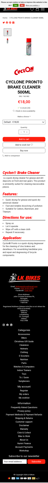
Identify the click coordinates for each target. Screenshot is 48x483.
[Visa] (13, 478)
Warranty (24, 429)
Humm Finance (24, 443)
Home (5, 18)
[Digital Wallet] (23, 478)
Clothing (24, 352)
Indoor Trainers (24, 370)
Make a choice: (24, 117)
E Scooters (24, 356)
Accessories (24, 334)
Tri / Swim (24, 377)
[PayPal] (33, 478)
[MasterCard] (9, 478)
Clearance (24, 345)
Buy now (24, 150)
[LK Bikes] (10, 9)
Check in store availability (25, 111)
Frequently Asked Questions (24, 407)
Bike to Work (24, 436)
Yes (15, 5)
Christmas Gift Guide (24, 341)
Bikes (24, 338)
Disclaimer (24, 425)
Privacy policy (24, 411)
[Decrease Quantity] (21, 132)
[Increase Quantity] (27, 132)
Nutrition (24, 359)
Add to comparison (12, 156)
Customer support (24, 422)
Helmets (24, 348)
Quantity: (24, 127)
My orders (24, 394)
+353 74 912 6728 (27, 288)
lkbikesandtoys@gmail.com (26, 286)
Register (24, 390)
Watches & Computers (24, 366)
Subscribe (36, 461)
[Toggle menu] (42, 9)
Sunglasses (24, 381)
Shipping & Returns (24, 418)
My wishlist (24, 398)
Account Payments (24, 447)
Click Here (28, 290)
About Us (24, 440)
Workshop (24, 450)
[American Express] (17, 478)
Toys (24, 374)
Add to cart (24, 139)
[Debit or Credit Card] (38, 478)
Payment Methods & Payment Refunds (24, 414)
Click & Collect (24, 432)
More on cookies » (33, 5)
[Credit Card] (29, 478)
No (22, 5)
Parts (24, 363)
